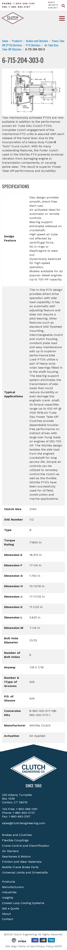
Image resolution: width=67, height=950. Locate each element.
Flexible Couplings (15, 840)
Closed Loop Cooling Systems (23, 903)
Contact (53, 7)
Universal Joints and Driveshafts (25, 872)
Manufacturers (13, 887)
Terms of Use (26, 946)
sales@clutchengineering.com (23, 823)
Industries (9, 892)
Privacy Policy (44, 946)
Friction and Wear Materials (22, 861)
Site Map (11, 946)
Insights (53, 5)
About (51, 2)
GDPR (58, 946)
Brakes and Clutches (17, 835)
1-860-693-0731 (24, 812)
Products (8, 881)
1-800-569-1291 (24, 3)
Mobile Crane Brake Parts (20, 867)
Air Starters (10, 851)
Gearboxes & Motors (16, 856)
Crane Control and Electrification (25, 845)
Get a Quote (10, 908)
